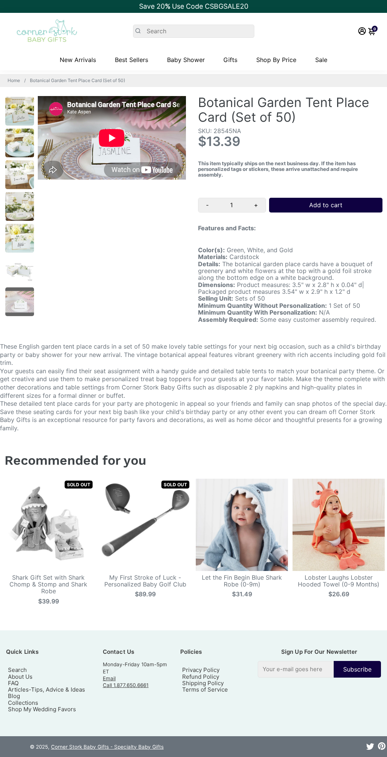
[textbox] (296, 669)
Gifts (230, 60)
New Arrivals (78, 60)
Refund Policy (200, 676)
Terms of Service (205, 689)
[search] (193, 31)
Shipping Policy (203, 683)
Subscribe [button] (357, 669)
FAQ (13, 683)
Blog (14, 696)
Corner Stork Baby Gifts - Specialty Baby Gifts (107, 747)
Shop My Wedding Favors (42, 709)
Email (109, 678)
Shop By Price (276, 60)
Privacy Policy (201, 669)
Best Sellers (131, 60)
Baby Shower (186, 60)
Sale (321, 60)
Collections (23, 702)
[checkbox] (319, 669)
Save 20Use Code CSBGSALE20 (193, 6)
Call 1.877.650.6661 (126, 685)
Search (17, 669)
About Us (20, 676)
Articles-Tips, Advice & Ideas (46, 689)
